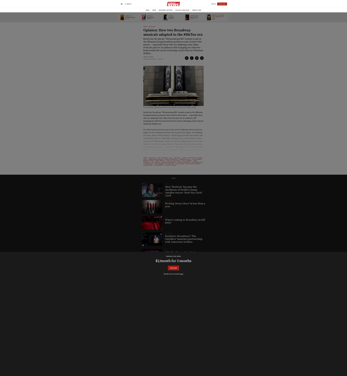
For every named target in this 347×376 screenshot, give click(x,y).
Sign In (213, 4)
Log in (181, 274)
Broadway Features (166, 10)
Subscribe (222, 4)
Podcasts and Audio (182, 10)
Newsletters (196, 10)
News (147, 10)
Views (154, 10)
